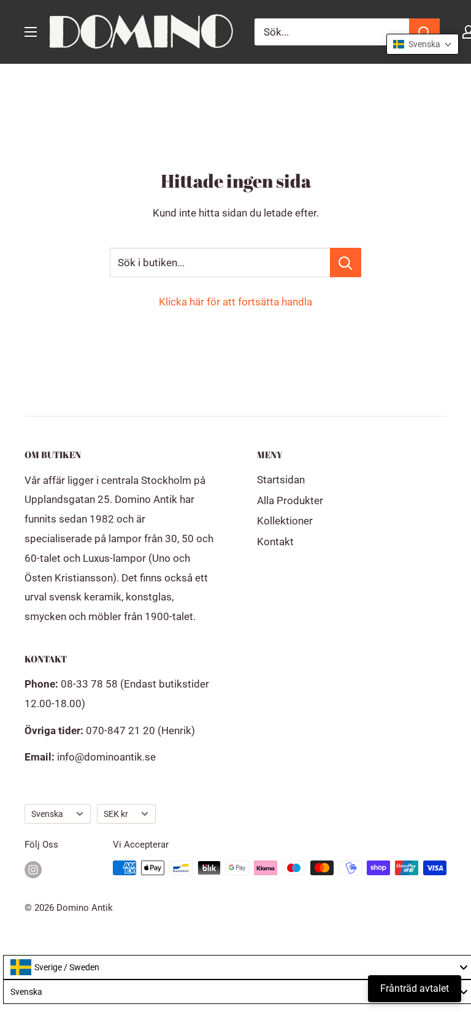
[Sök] (424, 31)
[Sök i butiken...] (345, 262)
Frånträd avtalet (414, 988)
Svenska (47, 814)
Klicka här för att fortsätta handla (235, 302)
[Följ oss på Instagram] (33, 869)
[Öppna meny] (31, 32)
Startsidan (281, 479)
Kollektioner (285, 521)
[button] (422, 44)
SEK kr (116, 814)
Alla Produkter (290, 500)
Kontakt (275, 541)
